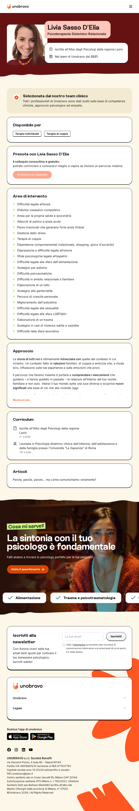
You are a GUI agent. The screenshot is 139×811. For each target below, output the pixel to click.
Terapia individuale (27, 133)
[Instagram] (16, 749)
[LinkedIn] (23, 749)
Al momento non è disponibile (32, 174)
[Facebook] (9, 749)
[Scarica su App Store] (18, 736)
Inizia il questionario (25, 569)
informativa (79, 644)
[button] (129, 6)
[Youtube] (31, 749)
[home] (18, 6)
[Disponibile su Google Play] (42, 736)
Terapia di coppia (57, 133)
